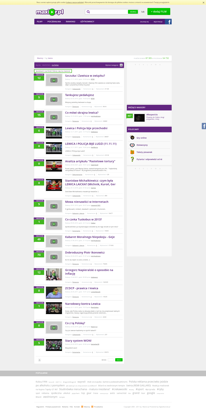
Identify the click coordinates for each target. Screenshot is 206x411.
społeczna (56, 393)
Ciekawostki (76, 89)
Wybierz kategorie (112, 65)
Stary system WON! (78, 340)
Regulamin (40, 407)
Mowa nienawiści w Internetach (86, 202)
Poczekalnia (98, 407)
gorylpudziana (95, 116)
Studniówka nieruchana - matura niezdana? (84, 389)
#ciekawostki (119, 389)
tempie (62, 397)
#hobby (131, 390)
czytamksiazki (95, 292)
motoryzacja (104, 393)
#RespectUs (152, 114)
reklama (45, 393)
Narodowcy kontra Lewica (82, 304)
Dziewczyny (142, 145)
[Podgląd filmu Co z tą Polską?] (54, 327)
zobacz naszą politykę (74, 2)
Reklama (65, 407)
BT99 (92, 79)
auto (112, 393)
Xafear (93, 223)
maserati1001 (95, 205)
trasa (95, 393)
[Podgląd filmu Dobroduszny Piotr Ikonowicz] (54, 257)
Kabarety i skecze (78, 213)
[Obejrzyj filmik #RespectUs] (139, 118)
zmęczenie (160, 393)
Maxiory (87, 407)
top (83, 393)
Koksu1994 (41, 381)
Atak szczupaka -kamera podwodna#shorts (107, 381)
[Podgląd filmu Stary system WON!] (54, 345)
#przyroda (150, 389)
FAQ (71, 407)
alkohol (66, 393)
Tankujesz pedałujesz (79, 95)
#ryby (160, 389)
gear (89, 393)
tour (143, 393)
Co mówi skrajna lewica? (81, 112)
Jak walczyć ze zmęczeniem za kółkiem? (81, 386)
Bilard (38, 397)
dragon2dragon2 (69, 382)
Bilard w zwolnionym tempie (111, 385)
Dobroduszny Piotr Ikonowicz (85, 252)
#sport (140, 389)
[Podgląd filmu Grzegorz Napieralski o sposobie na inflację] (54, 274)
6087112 (59, 382)
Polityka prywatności (53, 407)
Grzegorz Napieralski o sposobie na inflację (89, 271)
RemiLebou (95, 307)
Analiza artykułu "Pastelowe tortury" (90, 161)
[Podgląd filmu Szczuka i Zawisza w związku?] (54, 80)
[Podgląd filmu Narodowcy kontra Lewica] (54, 308)
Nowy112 (94, 327)
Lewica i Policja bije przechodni (86, 128)
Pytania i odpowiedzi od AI (149, 159)
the (129, 393)
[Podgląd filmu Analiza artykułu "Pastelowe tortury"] (54, 165)
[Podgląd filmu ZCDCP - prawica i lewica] (54, 292)
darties (93, 188)
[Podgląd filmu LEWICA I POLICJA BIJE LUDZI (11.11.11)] (54, 148)
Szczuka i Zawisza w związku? (85, 75)
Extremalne (76, 137)
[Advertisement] (103, 40)
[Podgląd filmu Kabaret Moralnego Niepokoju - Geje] (54, 241)
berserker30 (95, 344)
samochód (121, 393)
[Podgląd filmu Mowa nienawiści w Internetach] (54, 206)
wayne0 (81, 381)
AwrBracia (94, 147)
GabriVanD (94, 165)
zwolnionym (50, 396)
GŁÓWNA (55, 65)
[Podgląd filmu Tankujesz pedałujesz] (54, 99)
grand (136, 393)
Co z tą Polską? (75, 323)
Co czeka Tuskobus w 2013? (83, 219)
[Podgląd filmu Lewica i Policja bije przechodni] (54, 132)
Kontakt (77, 407)
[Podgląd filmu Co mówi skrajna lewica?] (54, 117)
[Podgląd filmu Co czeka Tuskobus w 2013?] (54, 223)
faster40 (51, 382)
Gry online (142, 137)
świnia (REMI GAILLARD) (138, 385)
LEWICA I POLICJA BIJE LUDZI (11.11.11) (90, 144)
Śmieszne (75, 106)
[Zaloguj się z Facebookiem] (168, 21)
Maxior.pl (50, 12)
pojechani (75, 393)
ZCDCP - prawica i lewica (81, 288)
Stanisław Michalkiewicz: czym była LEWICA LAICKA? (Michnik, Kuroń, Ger (90, 182)
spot (38, 393)
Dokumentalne (77, 174)
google (151, 393)
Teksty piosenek (144, 152)
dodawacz (94, 132)
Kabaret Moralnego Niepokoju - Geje (90, 237)
